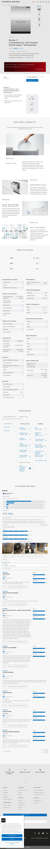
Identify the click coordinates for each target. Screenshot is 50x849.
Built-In (15, 5)
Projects (20, 792)
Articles (20, 794)
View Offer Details (39, 69)
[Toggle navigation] (48, 2)
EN (34, 1)
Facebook (35, 833)
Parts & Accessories (7, 799)
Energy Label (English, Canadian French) (39, 434)
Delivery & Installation (38, 790)
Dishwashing (9, 5)
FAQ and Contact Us (38, 794)
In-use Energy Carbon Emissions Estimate (16, 57)
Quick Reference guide (38, 428)
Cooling (4, 794)
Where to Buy (32, 80)
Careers (20, 809)
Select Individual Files (10, 416)
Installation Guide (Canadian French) (23, 434)
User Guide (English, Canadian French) (39, 440)
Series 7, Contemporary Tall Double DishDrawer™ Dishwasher (22, 468)
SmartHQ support (7, 805)
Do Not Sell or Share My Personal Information (12, 843)
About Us (20, 800)
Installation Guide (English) (22, 428)
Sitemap (24, 838)
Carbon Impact (21, 802)
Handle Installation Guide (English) (23, 451)
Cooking (5, 790)
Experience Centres (22, 790)
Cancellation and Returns (39, 792)
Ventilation (5, 792)
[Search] (38, 2)
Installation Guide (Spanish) (22, 439)
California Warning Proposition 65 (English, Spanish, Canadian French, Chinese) (39, 454)
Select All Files (24, 416)
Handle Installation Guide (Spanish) (23, 456)
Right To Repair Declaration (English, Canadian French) (39, 446)
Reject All (12, 839)
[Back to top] (25, 781)
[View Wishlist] (43, 1)
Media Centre (21, 805)
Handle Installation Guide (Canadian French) (23, 445)
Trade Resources (37, 800)
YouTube (43, 833)
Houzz (47, 833)
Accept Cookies (12, 835)
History (20, 807)
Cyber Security (6, 807)
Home (3, 5)
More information (17, 832)
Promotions (36, 802)
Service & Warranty (39, 460)
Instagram (39, 833)
